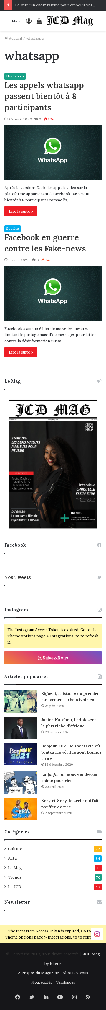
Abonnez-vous (75, 972)
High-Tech (15, 76)
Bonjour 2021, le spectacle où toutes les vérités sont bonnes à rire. (71, 752)
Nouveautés (41, 982)
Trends (14, 877)
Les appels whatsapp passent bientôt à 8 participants (44, 96)
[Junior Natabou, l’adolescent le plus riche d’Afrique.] (20, 728)
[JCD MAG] (70, 21)
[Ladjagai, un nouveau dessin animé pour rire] (20, 782)
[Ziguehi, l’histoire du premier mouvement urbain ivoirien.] (20, 701)
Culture (15, 848)
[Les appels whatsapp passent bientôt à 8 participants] (53, 152)
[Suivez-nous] (97, 934)
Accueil (15, 38)
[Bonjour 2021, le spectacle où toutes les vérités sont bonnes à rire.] (20, 754)
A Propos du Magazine (38, 972)
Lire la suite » (21, 211)
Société (12, 228)
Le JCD (14, 886)
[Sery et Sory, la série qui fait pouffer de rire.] (20, 809)
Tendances (65, 982)
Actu (12, 858)
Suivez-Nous (55, 657)
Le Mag (15, 867)
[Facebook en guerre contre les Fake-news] (53, 293)
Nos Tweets (17, 577)
